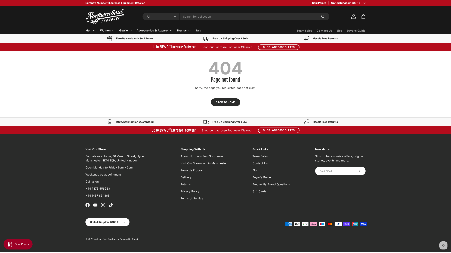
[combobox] (236, 16)
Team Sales (304, 31)
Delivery (186, 177)
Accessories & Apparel (152, 30)
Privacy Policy (190, 191)
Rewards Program (192, 170)
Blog (339, 31)
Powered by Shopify (130, 239)
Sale (198, 30)
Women (105, 30)
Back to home (225, 102)
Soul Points (319, 2)
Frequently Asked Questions (271, 184)
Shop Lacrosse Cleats (279, 47)
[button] (363, 16)
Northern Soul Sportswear (106, 239)
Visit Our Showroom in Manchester (204, 163)
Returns (186, 184)
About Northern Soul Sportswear (203, 156)
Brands (182, 30)
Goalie (123, 30)
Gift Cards (259, 191)
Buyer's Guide (356, 31)
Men (88, 30)
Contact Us (324, 31)
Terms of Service (192, 198)
